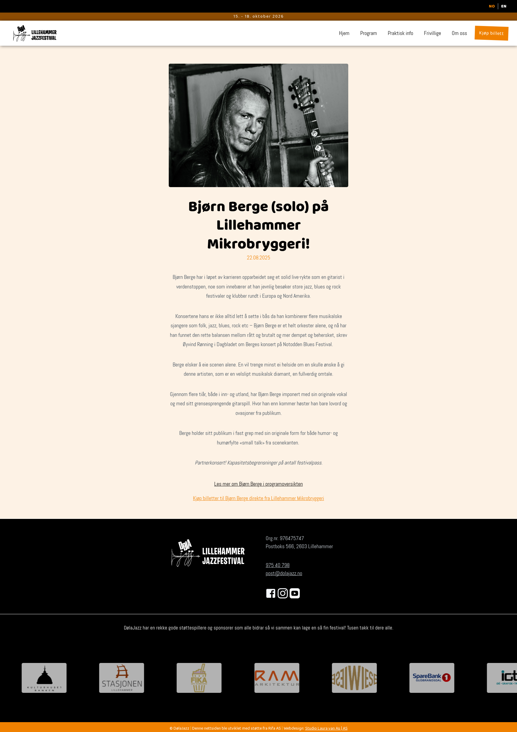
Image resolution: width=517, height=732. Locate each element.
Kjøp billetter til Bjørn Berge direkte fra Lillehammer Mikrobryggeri (258, 498)
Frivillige (432, 33)
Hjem (344, 33)
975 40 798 (278, 565)
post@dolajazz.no (284, 573)
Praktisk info (400, 33)
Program (368, 33)
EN (504, 6)
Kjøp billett (491, 33)
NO (492, 6)
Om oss (459, 33)
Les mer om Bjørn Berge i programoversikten (258, 484)
